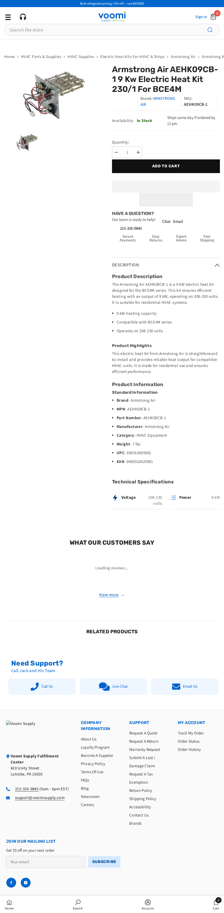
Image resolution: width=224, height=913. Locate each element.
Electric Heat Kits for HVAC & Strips (132, 56)
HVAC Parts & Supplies (41, 56)
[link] (77, 904)
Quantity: (120, 142)
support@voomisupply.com (39, 797)
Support (139, 722)
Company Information (95, 725)
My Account (191, 722)
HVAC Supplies (80, 56)
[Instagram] (25, 882)
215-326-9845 (131, 228)
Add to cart (165, 166)
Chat (166, 221)
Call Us (47, 686)
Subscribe (104, 861)
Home (9, 56)
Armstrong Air (183, 56)
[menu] (7, 16)
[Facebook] (11, 882)
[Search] (213, 30)
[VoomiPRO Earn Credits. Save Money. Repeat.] (112, 43)
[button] (166, 199)
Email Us (190, 686)
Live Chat (120, 686)
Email (178, 221)
